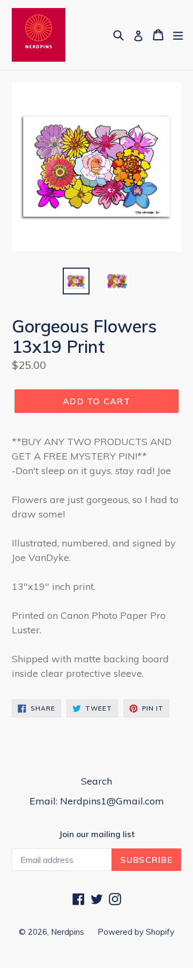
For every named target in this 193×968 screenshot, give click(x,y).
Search (96, 781)
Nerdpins (67, 932)
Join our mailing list (97, 834)
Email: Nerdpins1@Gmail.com (96, 801)
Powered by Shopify (136, 932)
